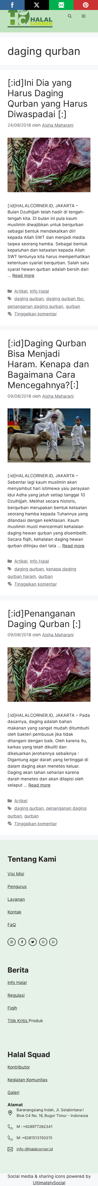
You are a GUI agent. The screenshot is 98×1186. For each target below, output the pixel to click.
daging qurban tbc (64, 298)
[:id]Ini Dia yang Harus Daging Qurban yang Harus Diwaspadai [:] (47, 98)
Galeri (13, 1092)
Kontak (14, 912)
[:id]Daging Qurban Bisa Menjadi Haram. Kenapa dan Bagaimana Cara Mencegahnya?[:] (48, 364)
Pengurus (17, 886)
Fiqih (12, 1007)
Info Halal (39, 291)
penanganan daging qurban (35, 306)
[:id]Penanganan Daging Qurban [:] (44, 618)
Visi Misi (16, 873)
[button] (70, 16)
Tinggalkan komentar (35, 313)
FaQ (12, 924)
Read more (23, 275)
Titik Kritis (18, 1020)
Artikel (20, 291)
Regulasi (16, 995)
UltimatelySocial (49, 1182)
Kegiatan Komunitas (27, 1079)
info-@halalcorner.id (35, 1149)
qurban (73, 306)
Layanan (16, 899)
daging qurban (29, 298)
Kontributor (19, 1067)
